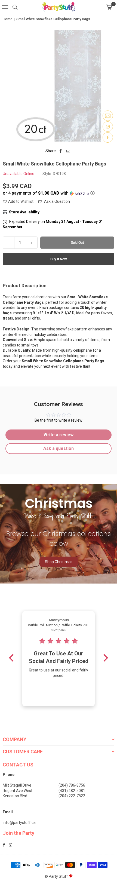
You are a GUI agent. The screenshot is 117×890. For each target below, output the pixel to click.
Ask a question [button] (58, 448)
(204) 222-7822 (72, 796)
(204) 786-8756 (72, 785)
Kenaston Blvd (15, 796)
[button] (109, 7)
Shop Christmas (58, 562)
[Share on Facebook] (61, 151)
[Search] (15, 7)
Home (7, 19)
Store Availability (24, 212)
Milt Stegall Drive (17, 785)
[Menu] (5, 7)
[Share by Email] (68, 151)
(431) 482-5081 (72, 790)
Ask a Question (56, 201)
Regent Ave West (17, 790)
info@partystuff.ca (19, 822)
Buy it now (58, 259)
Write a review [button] (58, 434)
